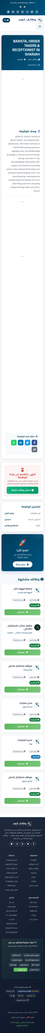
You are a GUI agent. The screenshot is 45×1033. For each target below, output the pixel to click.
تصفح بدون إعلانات (11, 890)
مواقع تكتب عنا (11, 915)
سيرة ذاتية (33, 902)
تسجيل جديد (33, 919)
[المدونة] (24, 7)
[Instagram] (18, 12)
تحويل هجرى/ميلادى (31, 955)
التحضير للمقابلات (11, 872)
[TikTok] (22, 12)
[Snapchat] (27, 12)
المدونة (33, 872)
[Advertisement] (22, 103)
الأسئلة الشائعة (11, 923)
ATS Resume (33, 906)
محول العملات (17, 960)
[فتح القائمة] (40, 26)
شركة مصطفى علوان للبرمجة (20, 1022)
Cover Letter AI (11, 868)
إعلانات (33, 915)
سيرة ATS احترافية (11, 864)
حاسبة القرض (34, 969)
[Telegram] (8, 12)
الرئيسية (33, 860)
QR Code (13, 964)
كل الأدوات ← (20, 969)
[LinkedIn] (13, 12)
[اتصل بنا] (20, 7)
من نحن (11, 902)
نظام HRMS (11, 885)
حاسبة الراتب (16, 955)
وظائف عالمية (33, 868)
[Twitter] (32, 12)
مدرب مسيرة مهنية (11, 877)
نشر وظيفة (33, 911)
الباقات (33, 881)
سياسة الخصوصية (11, 928)
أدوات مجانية (33, 885)
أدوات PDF (35, 964)
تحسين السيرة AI (11, 860)
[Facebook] (37, 12)
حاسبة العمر (24, 964)
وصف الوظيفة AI (12, 881)
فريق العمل (11, 906)
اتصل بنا (11, 919)
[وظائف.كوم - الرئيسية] (30, 20)
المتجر (34, 877)
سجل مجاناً (21, 564)
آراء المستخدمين (11, 911)
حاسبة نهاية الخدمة (32, 960)
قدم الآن (21, 612)
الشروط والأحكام (11, 932)
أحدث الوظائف (33, 864)
